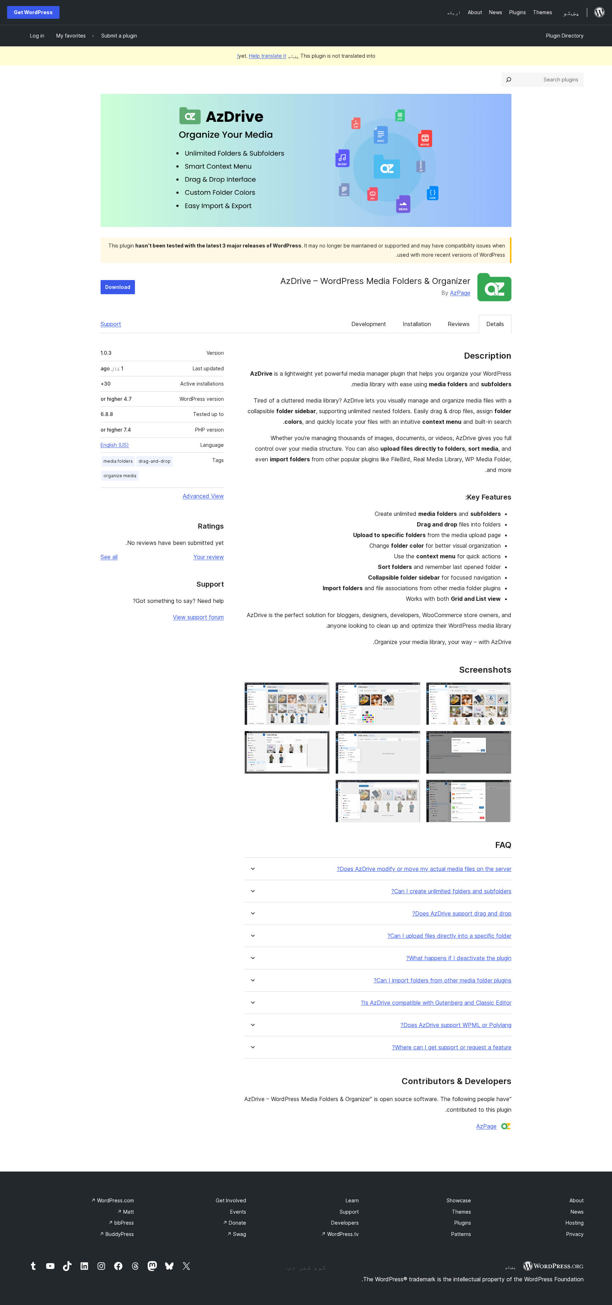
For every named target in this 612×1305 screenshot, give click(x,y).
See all (109, 556)
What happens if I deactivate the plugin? (458, 958)
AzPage (460, 292)
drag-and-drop (154, 461)
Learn (352, 1200)
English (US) (115, 445)
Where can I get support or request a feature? (451, 1047)
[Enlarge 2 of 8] (410, 691)
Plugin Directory (565, 36)
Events (238, 1212)
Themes (461, 1212)
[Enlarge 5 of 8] (410, 740)
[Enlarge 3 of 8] (320, 691)
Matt (125, 1212)
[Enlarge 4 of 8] (501, 740)
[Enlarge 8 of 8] (410, 789)
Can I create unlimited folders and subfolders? (451, 891)
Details (495, 323)
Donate (234, 1223)
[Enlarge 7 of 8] (501, 789)
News (577, 1212)
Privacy (575, 1234)
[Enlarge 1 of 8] (501, 691)
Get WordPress (33, 12)
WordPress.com (112, 1200)
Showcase (459, 1200)
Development (368, 323)
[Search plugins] (509, 80)
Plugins (462, 1223)
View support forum (198, 617)
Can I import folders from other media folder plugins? (442, 980)
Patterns (461, 1234)
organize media (119, 475)
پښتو (510, 1267)
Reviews (459, 323)
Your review (208, 556)
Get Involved (231, 1200)
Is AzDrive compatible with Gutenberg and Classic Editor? (436, 1002)
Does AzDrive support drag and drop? (461, 913)
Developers (345, 1223)
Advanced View (203, 496)
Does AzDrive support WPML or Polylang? (456, 1025)
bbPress (121, 1223)
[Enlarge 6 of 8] (320, 740)
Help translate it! (261, 56)
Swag (236, 1234)
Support (111, 323)
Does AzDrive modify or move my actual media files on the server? (424, 869)
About (577, 1200)
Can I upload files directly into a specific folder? (449, 936)
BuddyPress (117, 1234)
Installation (417, 323)
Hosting (575, 1223)
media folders (118, 461)
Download (117, 287)
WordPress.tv (340, 1234)
